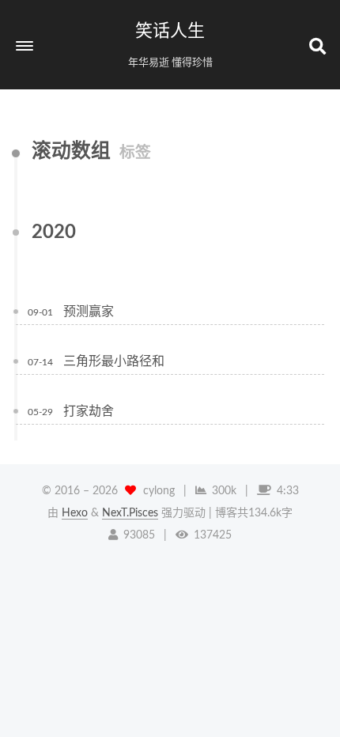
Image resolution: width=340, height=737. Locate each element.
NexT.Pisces (130, 513)
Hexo (75, 513)
